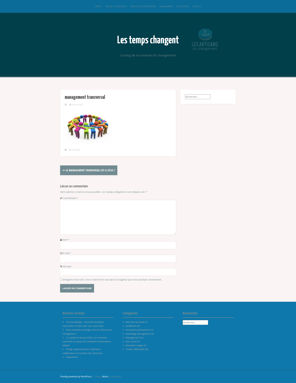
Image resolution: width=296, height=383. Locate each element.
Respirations (72, 357)
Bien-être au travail (134, 322)
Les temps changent (148, 40)
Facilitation (183, 6)
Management (166, 6)
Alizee (105, 376)
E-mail (67, 253)
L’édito (98, 6)
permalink (75, 149)
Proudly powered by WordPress (76, 376)
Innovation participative (143, 6)
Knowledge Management (138, 333)
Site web (67, 266)
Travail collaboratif (116, 6)
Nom (65, 239)
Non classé (131, 341)
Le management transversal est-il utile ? (90, 170)
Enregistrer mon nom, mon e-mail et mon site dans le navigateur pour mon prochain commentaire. (112, 279)
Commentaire (70, 198)
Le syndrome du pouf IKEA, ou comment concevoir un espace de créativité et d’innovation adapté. (86, 341)
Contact (196, 6)
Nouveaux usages (134, 345)
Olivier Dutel (77, 104)
